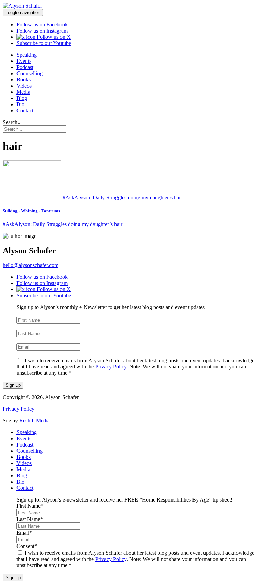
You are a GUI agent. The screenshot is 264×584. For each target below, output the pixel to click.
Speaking (26, 55)
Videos (24, 86)
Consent (26, 353)
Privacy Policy (110, 367)
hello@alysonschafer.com (30, 265)
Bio (20, 104)
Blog (21, 98)
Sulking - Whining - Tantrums (31, 210)
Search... (12, 122)
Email (24, 340)
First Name (29, 313)
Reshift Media (34, 420)
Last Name (29, 327)
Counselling (29, 73)
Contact (24, 110)
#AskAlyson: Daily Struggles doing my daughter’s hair (62, 224)
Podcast (24, 67)
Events (23, 61)
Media (23, 92)
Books (23, 79)
